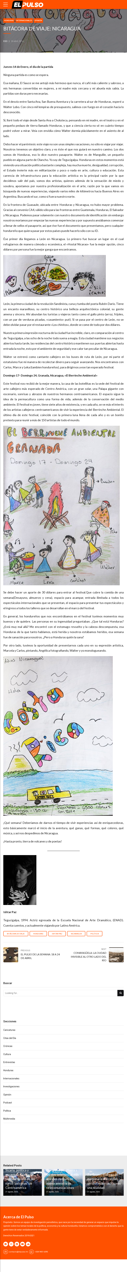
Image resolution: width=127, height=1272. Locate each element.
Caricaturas (9, 1030)
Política (94, 934)
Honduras (9, 20)
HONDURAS (38, 934)
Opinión (38, 20)
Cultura (7, 1054)
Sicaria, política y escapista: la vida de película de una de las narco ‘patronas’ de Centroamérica (20, 1179)
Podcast (7, 1102)
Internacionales (24, 20)
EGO (5, 41)
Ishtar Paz (57, 934)
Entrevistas (9, 1062)
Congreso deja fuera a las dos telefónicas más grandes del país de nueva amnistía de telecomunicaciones (62, 1179)
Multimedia (9, 1118)
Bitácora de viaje (15, 934)
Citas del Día (9, 1038)
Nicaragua (76, 934)
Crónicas (7, 1046)
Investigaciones (11, 1086)
